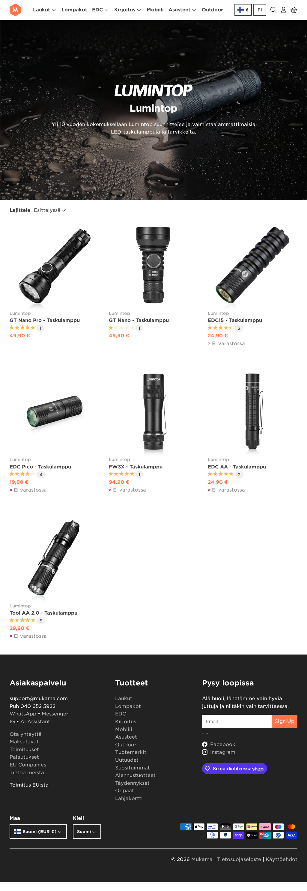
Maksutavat (24, 742)
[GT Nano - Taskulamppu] (153, 265)
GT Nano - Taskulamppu (139, 320)
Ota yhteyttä (26, 734)
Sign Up (284, 721)
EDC (120, 714)
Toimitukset (24, 749)
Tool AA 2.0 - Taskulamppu (43, 613)
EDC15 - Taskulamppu (235, 320)
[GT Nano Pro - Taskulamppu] (54, 265)
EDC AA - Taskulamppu (237, 467)
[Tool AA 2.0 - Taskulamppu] (54, 558)
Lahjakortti (129, 798)
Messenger (55, 714)
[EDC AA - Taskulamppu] (252, 411)
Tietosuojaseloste (239, 859)
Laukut (123, 698)
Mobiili (155, 10)
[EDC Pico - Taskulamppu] (54, 411)
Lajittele (20, 210)
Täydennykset (132, 783)
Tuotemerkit (130, 752)
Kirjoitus (125, 721)
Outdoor (212, 10)
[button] (293, 10)
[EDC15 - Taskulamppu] (252, 265)
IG (12, 721)
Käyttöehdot (281, 859)
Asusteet (126, 737)
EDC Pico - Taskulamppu (40, 467)
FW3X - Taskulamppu (135, 467)
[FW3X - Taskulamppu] (153, 411)
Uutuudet (127, 760)
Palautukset (24, 757)
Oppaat (124, 790)
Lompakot (74, 10)
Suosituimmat (132, 768)
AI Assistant (35, 721)
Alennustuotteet (135, 775)
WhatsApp (23, 714)
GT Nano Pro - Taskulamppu (45, 320)
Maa (15, 818)
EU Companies (28, 765)
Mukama (202, 859)
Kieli (78, 818)
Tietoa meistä (27, 772)
